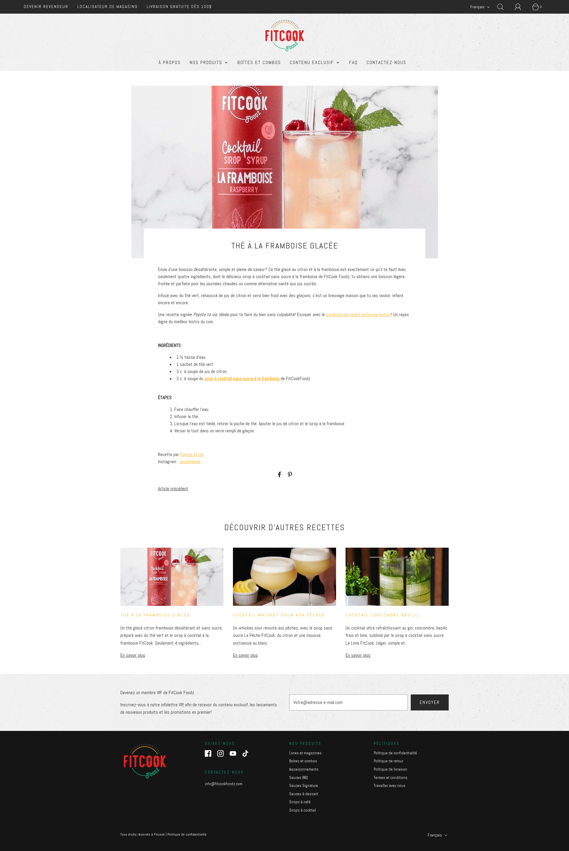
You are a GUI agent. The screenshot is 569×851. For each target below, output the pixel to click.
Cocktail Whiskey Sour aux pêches (279, 615)
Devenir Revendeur (46, 6)
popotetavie (190, 461)
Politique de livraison (390, 769)
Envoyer (430, 702)
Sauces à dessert (303, 793)
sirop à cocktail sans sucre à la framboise (241, 378)
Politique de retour (388, 761)
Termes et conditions (390, 777)
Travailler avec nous (389, 785)
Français (477, 6)
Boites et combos (303, 761)
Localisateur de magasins (107, 6)
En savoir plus (132, 655)
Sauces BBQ (298, 777)
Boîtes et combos (259, 62)
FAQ (353, 62)
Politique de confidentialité (395, 753)
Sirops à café (300, 801)
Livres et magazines (305, 753)
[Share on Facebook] (278, 474)
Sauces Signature (303, 785)
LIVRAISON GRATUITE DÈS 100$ (179, 6)
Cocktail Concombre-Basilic (383, 615)
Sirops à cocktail (302, 810)
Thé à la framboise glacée (155, 615)
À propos (170, 62)
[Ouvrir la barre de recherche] (503, 6)
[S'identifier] (521, 6)
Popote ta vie (192, 454)
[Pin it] (288, 474)
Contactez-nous (386, 62)
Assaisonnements (304, 769)
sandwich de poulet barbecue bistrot (358, 314)
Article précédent (173, 488)
